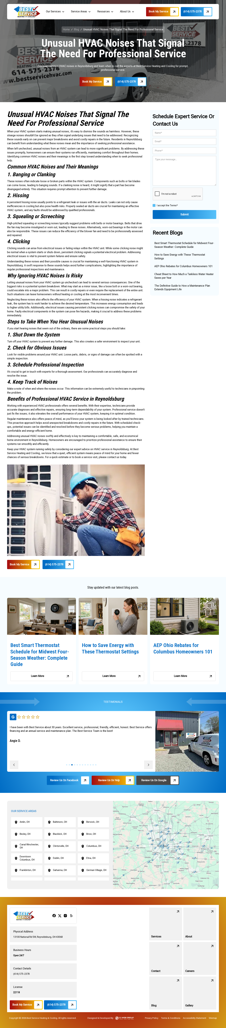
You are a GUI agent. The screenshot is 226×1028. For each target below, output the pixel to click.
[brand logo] (27, 11)
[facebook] (54, 916)
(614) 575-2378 (21, 974)
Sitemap (213, 1018)
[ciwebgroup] (124, 1018)
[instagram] (65, 916)
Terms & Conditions (170, 1018)
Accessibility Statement (194, 1018)
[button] (55, 11)
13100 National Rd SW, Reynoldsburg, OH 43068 (38, 937)
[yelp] (71, 916)
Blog (76, 29)
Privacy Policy (151, 1018)
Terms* (174, 205)
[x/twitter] (59, 915)
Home (66, 29)
